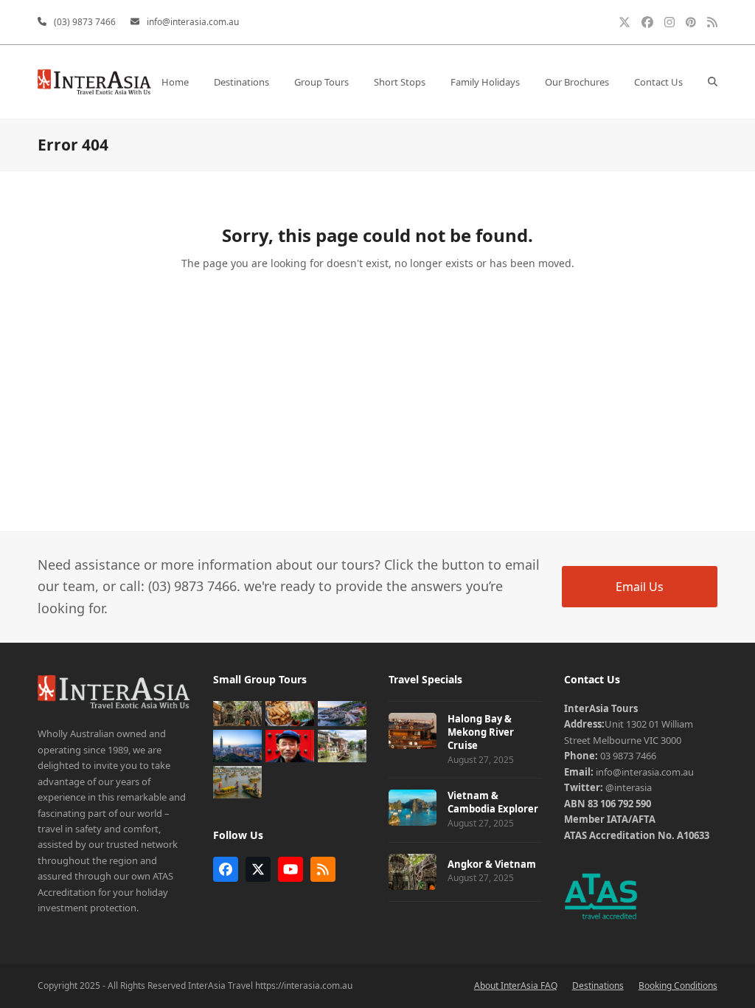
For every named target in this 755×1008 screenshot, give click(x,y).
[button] (712, 82)
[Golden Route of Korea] (342, 712)
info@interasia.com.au (193, 21)
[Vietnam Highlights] (237, 780)
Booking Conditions (678, 985)
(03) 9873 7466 (85, 21)
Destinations (598, 985)
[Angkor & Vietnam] (237, 712)
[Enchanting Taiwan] (237, 744)
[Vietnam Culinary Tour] (289, 712)
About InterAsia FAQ (515, 985)
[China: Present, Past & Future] (342, 744)
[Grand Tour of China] (289, 744)
